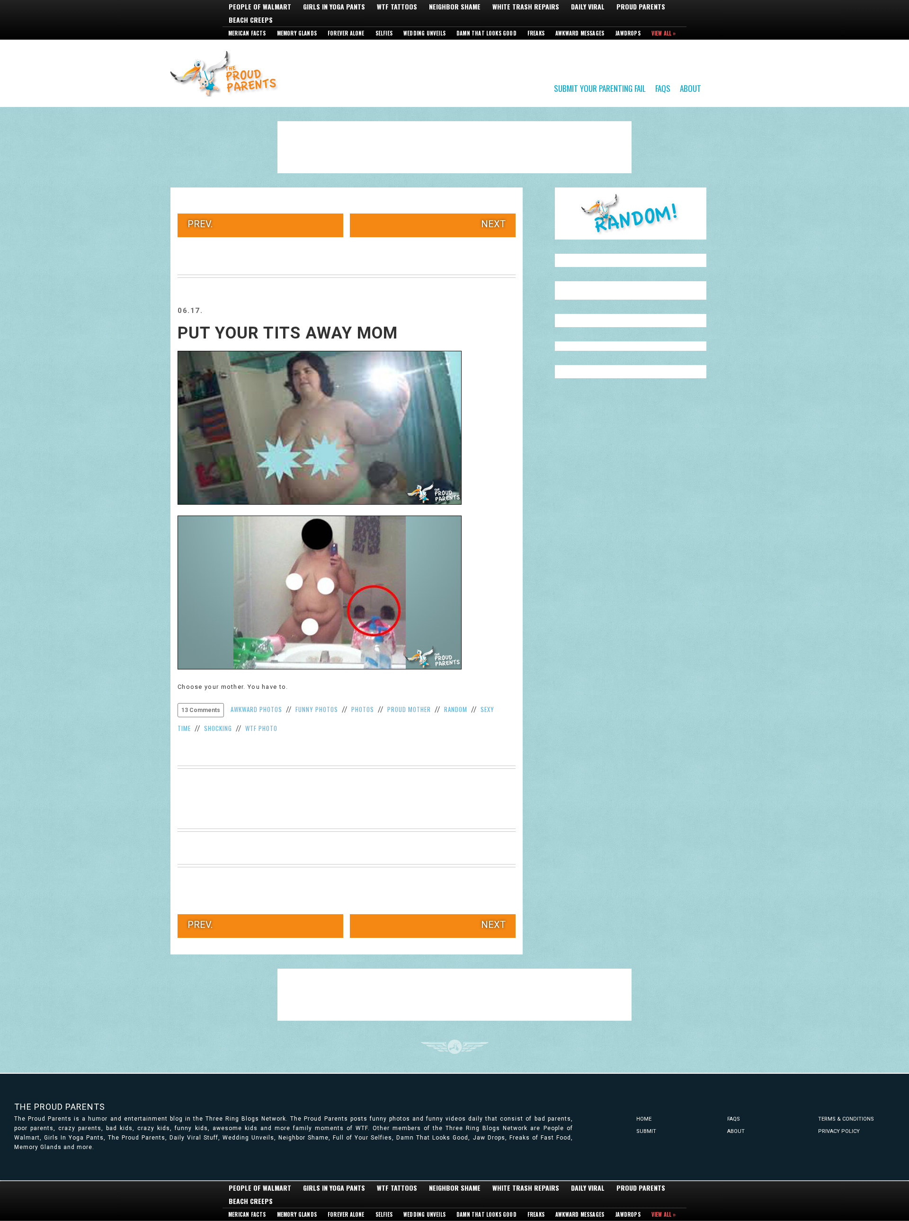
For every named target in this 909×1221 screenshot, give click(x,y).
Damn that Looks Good (486, 33)
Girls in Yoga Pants (334, 6)
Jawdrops (628, 33)
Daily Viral (588, 6)
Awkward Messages (579, 33)
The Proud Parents (59, 1107)
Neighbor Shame (455, 6)
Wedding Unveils (424, 33)
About (690, 87)
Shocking (218, 728)
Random (455, 709)
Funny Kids (227, 73)
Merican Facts (247, 33)
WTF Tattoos (397, 6)
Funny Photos (316, 709)
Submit (646, 1131)
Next (493, 224)
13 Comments (200, 710)
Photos (362, 709)
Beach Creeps (251, 20)
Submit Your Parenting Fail (600, 87)
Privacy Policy (839, 1131)
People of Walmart (260, 6)
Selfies (383, 33)
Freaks (535, 33)
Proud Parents (640, 6)
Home (643, 1119)
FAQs (662, 87)
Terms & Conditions (846, 1119)
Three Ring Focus (455, 1047)
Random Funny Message (631, 213)
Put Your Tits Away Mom (288, 333)
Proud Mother (409, 709)
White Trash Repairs (525, 6)
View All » (663, 33)
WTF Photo (261, 728)
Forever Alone (346, 33)
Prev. (200, 224)
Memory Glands (297, 33)
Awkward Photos (256, 709)
